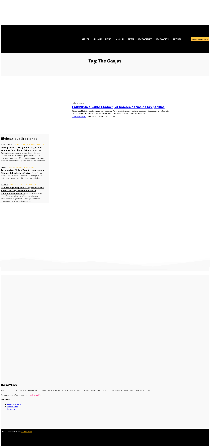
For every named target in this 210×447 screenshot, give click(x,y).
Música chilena (78, 103)
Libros (3, 167)
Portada (4, 185)
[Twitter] (9, 420)
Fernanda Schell (79, 117)
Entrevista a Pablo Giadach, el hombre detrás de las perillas (118, 107)
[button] (187, 39)
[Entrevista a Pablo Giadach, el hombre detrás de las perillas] (35, 110)
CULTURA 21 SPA (26, 432)
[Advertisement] (105, 236)
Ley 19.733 (5, 399)
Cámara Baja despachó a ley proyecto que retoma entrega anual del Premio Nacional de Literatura (22, 190)
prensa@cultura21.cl (34, 395)
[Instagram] (5, 420)
